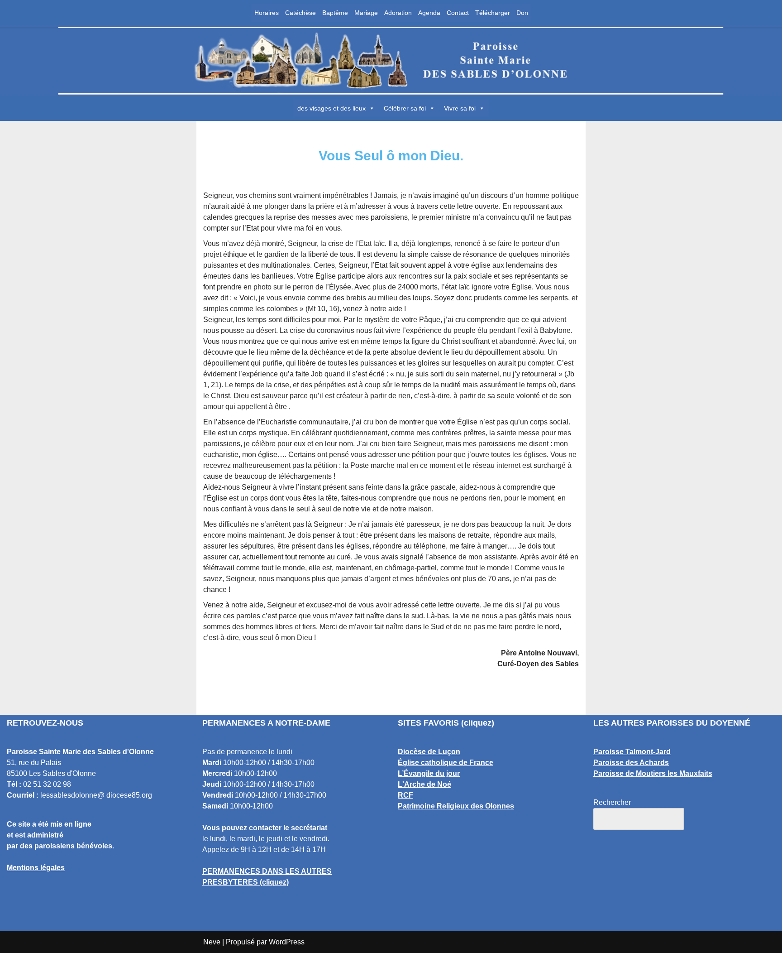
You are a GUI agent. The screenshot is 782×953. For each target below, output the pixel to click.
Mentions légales (36, 867)
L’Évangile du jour (429, 773)
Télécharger (492, 12)
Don (522, 12)
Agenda (429, 12)
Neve (211, 942)
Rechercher (612, 802)
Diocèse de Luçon (429, 752)
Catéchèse (300, 12)
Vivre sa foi (460, 108)
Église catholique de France (445, 762)
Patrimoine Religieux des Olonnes (456, 806)
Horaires (266, 12)
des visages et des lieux (331, 108)
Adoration (398, 12)
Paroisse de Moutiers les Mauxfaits (652, 773)
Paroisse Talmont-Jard (632, 752)
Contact (458, 12)
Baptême (335, 12)
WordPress (287, 942)
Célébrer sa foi (405, 108)
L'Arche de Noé (424, 784)
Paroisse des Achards (631, 762)
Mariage (366, 12)
